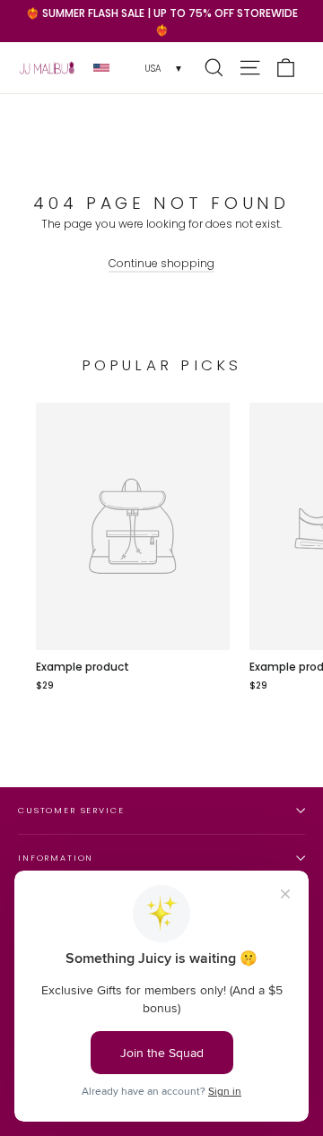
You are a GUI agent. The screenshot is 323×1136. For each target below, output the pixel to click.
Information (55, 857)
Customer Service (71, 810)
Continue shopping (161, 263)
